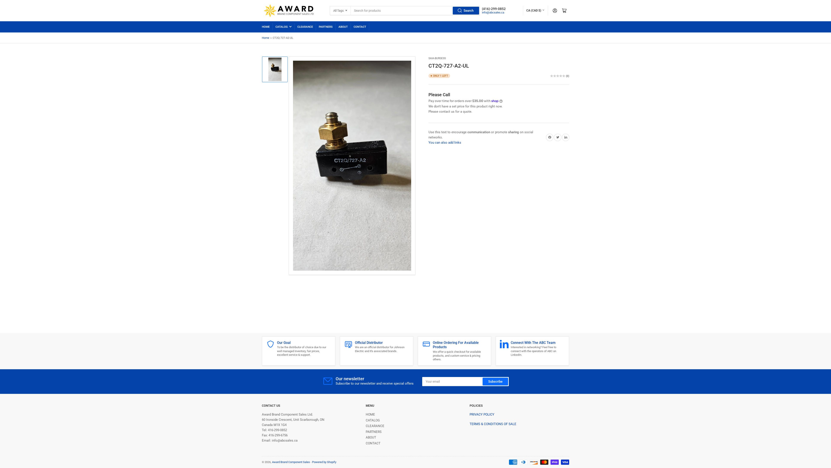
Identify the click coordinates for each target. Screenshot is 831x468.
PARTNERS (326, 26)
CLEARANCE (305, 26)
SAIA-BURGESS (437, 58)
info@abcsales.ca (493, 12)
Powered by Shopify (324, 462)
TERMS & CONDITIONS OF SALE (493, 424)
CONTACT (360, 26)
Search (468, 11)
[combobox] (415, 10)
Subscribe (495, 382)
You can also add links (444, 143)
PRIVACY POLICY (482, 414)
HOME (266, 26)
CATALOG (281, 26)
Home (265, 37)
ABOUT (343, 26)
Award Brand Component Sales (291, 462)
